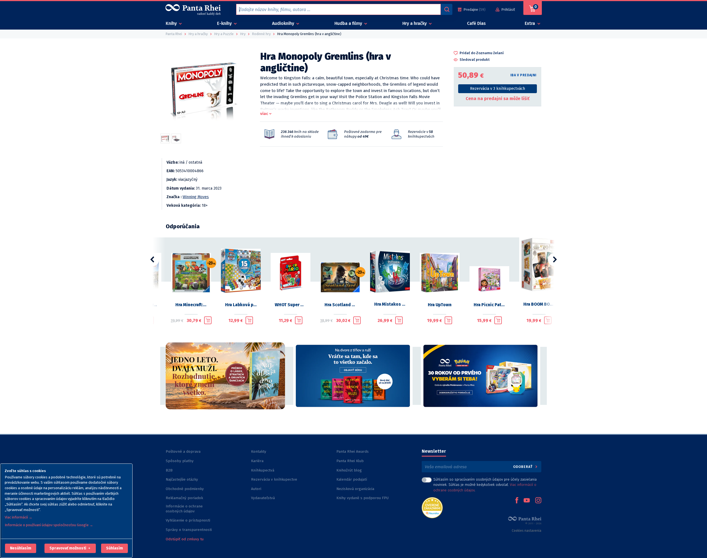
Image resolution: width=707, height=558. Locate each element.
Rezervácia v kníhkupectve (274, 479)
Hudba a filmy (348, 23)
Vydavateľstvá (263, 498)
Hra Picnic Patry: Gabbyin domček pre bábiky (489, 304)
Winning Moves (196, 197)
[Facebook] (516, 500)
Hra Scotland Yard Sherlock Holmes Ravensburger (340, 304)
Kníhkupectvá (262, 470)
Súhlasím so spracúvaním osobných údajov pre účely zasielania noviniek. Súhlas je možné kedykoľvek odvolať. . (485, 484)
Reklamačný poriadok (184, 498)
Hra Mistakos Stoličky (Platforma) (390, 304)
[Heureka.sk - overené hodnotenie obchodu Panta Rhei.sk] (432, 507)
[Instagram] (538, 500)
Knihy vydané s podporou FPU (362, 498)
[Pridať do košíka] (208, 320)
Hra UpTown (440, 304)
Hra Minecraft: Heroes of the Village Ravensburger (191, 304)
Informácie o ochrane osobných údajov (184, 509)
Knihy (172, 23)
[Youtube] (527, 500)
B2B (169, 470)
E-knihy (225, 23)
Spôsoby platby (180, 461)
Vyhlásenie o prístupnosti (188, 520)
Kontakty (258, 451)
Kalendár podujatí (351, 479)
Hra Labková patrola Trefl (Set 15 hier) (241, 304)
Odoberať (523, 467)
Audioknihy (283, 23)
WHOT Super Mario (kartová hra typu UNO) (290, 304)
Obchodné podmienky (185, 488)
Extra (530, 23)
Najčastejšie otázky (182, 479)
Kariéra (257, 461)
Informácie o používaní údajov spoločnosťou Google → (49, 525)
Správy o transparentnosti (189, 529)
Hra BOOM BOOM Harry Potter (539, 304)
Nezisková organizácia (355, 488)
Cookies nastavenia (526, 531)
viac (264, 113)
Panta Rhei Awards (352, 451)
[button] (20, 548)
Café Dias (476, 23)
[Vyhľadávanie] (446, 9)
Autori (256, 488)
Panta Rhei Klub (350, 461)
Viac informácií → (18, 517)
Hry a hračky (415, 23)
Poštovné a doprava (183, 451)
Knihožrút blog (349, 470)
